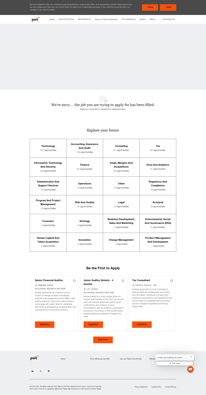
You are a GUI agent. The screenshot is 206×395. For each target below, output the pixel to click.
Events (142, 19)
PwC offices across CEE (100, 359)
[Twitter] (40, 371)
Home (51, 19)
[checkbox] (74, 280)
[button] (103, 340)
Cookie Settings (170, 387)
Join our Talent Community (106, 19)
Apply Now (47, 325)
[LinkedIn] (32, 371)
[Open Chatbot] (190, 369)
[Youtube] (48, 371)
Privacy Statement (141, 387)
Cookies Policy (156, 387)
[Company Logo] (36, 19)
